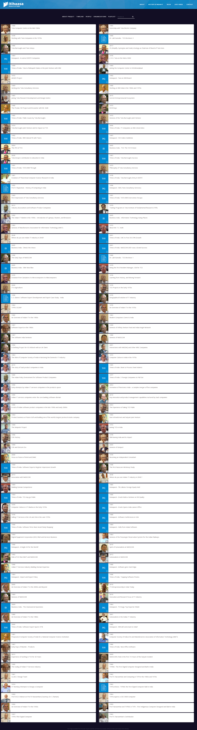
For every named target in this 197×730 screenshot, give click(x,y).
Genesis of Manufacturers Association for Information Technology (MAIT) (37, 228)
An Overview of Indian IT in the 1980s (24, 617)
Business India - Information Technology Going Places (128, 218)
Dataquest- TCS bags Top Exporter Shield (124, 607)
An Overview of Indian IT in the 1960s (24, 317)
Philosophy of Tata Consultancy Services (123, 168)
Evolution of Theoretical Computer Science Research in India (32, 178)
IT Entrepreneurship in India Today (121, 587)
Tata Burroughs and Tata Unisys (22, 48)
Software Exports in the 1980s (22, 327)
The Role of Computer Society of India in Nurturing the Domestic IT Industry (38, 357)
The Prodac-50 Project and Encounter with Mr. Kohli (29, 108)
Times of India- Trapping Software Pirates (124, 577)
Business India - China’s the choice (23, 248)
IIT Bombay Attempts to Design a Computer (27, 687)
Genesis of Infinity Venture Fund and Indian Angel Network (130, 327)
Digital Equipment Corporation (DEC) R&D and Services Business (34, 537)
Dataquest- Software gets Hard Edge (122, 567)
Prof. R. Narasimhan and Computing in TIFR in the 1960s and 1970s (133, 677)
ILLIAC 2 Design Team (19, 677)
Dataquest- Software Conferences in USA (124, 517)
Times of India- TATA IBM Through (23, 168)
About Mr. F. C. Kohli (116, 228)
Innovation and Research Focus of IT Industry (125, 597)
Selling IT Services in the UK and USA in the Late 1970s (30, 517)
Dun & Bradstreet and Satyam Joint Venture (124, 417)
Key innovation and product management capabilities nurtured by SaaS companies (138, 397)
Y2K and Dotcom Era (18, 447)
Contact (189, 4)
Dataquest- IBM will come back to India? (123, 627)
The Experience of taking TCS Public (122, 407)
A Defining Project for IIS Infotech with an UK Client (29, 347)
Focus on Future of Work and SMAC (23, 457)
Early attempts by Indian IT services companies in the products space (36, 387)
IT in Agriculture (17, 288)
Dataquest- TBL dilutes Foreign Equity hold (124, 487)
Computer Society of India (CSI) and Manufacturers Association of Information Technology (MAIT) (143, 637)
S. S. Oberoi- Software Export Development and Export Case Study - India (37, 297)
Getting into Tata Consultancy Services (25, 88)
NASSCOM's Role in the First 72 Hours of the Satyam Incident (131, 657)
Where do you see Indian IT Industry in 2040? (27, 238)
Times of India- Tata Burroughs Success (123, 158)
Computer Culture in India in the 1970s (123, 357)
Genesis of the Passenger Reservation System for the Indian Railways (134, 537)
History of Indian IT (155, 4)
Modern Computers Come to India (121, 317)
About (142, 4)
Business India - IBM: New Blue (22, 268)
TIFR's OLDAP (16, 307)
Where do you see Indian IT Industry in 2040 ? (125, 477)
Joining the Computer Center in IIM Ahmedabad (126, 68)
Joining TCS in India (116, 427)
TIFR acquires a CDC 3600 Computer (122, 697)
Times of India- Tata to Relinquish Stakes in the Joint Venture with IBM (36, 68)
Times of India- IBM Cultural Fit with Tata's (26, 138)
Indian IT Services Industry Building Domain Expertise (30, 567)
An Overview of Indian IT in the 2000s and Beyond (29, 587)
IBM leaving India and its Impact (120, 437)
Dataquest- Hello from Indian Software (123, 527)
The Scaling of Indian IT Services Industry (26, 667)
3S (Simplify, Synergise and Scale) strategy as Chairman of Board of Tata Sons (136, 48)
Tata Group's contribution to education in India (27, 158)
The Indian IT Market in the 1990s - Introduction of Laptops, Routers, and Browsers (41, 218)
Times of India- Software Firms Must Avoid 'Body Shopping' (32, 527)
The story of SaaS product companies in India (27, 367)
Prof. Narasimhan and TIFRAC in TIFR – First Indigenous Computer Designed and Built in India (142, 707)
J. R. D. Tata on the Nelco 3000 (120, 58)
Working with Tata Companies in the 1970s (26, 38)
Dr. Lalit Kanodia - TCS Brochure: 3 (121, 38)
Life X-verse (179, 4)
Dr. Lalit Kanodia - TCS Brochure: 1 (121, 258)
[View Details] (5, 29)
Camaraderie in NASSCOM (118, 557)
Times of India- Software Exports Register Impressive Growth (33, 467)
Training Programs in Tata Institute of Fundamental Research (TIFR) (133, 208)
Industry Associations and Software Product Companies (31, 208)
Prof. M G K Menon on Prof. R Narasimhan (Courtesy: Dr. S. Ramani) (35, 697)
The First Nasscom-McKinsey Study (122, 467)
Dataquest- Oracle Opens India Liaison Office (125, 507)
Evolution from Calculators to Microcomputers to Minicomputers (34, 278)
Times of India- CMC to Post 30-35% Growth (125, 238)
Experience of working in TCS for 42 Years (26, 657)
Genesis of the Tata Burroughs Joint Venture (125, 118)
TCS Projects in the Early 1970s (120, 288)
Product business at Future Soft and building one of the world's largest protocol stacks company (45, 417)
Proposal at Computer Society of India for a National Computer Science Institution (40, 637)
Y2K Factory (15, 437)
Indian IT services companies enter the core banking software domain (36, 397)
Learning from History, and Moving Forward (124, 278)
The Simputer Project (19, 427)
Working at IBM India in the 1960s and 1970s (125, 88)
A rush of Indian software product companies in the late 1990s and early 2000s (39, 407)
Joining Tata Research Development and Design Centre (30, 98)
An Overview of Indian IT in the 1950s (24, 707)
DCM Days (113, 108)
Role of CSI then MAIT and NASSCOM (24, 557)
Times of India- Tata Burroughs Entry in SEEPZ (125, 178)
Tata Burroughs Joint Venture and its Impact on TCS (29, 128)
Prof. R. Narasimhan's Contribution (121, 717)
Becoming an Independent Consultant (122, 457)
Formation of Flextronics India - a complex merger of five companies (133, 387)
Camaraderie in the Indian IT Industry (122, 617)
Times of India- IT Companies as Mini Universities (126, 128)
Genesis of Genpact (116, 447)
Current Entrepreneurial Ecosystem (122, 98)
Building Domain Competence (21, 487)
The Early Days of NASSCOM (21, 258)
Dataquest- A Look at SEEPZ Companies (25, 58)
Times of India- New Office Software (122, 647)
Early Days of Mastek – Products (23, 647)
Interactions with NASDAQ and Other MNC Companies (128, 347)
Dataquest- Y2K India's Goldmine (121, 138)
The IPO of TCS (16, 148)
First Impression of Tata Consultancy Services (27, 198)
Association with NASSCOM (20, 477)
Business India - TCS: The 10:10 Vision (122, 148)
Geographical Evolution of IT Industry (122, 297)
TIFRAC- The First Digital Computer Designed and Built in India (131, 667)
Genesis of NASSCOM (117, 337)
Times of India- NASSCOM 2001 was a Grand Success (128, 248)
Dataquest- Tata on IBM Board (120, 78)
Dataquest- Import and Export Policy (24, 577)
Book (169, 4)
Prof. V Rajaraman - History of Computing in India (28, 188)
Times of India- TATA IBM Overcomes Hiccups (125, 198)
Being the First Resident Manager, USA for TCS (126, 268)
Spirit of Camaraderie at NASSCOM (121, 547)
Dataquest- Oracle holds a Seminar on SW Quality (126, 497)
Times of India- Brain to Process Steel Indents (125, 367)
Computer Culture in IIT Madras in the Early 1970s (29, 507)
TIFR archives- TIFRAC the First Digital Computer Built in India (131, 687)
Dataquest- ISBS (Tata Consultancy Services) (125, 188)
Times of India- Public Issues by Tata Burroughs (28, 118)
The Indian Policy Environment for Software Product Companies (33, 377)
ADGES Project (16, 78)
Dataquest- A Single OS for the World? (24, 547)
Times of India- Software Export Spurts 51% (27, 627)
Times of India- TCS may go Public (23, 497)
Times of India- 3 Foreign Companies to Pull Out (126, 377)
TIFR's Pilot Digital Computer (21, 717)
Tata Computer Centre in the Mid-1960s (25, 28)
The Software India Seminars (21, 337)
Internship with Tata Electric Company (122, 28)
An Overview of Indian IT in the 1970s (122, 307)
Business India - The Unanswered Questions (27, 607)
